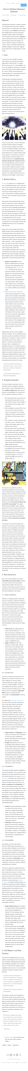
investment (15, 1045)
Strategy (4, 183)
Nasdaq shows (9, 1037)
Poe (26, 1062)
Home (7, 3)
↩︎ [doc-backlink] (9, 1041)
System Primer (19, 3)
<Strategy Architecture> (17, 700)
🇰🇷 (25, 3)
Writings (13, 3)
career (9, 1045)
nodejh (16, 1062)
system (4, 1045)
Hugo (8, 1062)
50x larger (21, 630)
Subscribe (23, 5)
